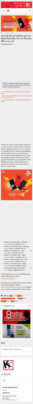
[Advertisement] (16, 63)
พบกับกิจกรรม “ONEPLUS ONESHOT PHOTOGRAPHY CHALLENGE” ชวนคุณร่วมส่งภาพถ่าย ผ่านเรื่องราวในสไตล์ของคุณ (16, 318)
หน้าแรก (4, 380)
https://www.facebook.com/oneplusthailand (13, 287)
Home (2, 33)
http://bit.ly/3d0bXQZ (9, 278)
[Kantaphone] (8, 11)
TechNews (7, 33)
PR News (12, 33)
